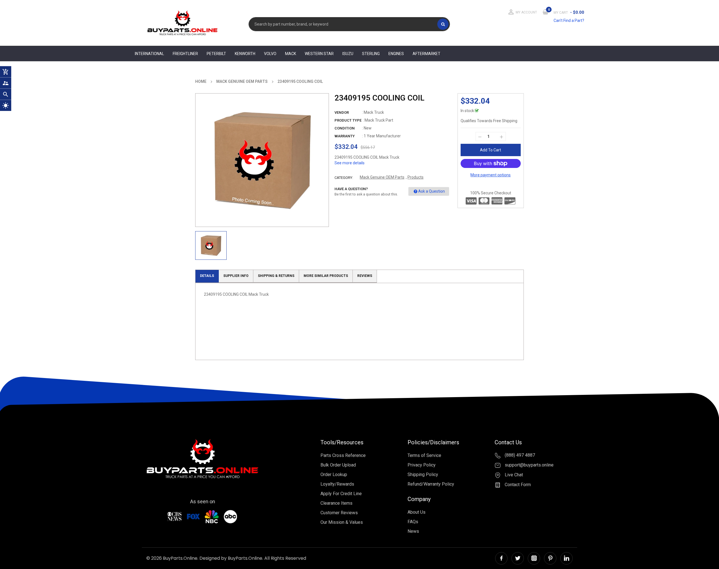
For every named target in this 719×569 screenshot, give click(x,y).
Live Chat (513, 474)
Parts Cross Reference (343, 455)
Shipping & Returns (276, 276)
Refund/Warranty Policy (431, 484)
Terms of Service (424, 455)
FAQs (413, 521)
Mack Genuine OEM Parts (382, 177)
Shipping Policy (423, 474)
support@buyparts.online (529, 465)
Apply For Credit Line (341, 493)
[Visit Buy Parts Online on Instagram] (534, 558)
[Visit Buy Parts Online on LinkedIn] (566, 558)
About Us (417, 512)
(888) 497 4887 (519, 455)
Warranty (345, 136)
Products (416, 177)
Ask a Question (431, 191)
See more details (350, 163)
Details (207, 276)
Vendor (342, 112)
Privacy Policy (422, 465)
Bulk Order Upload (338, 465)
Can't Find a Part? (569, 20)
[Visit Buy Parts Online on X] (517, 558)
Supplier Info (236, 276)
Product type (348, 120)
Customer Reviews (339, 512)
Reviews (364, 276)
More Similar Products (326, 276)
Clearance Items (336, 503)
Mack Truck (374, 112)
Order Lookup (333, 474)
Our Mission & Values (341, 522)
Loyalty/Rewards (337, 484)
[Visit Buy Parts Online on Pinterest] (550, 558)
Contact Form (517, 484)
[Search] (443, 24)
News (413, 531)
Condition (345, 128)
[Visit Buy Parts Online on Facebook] (501, 558)
